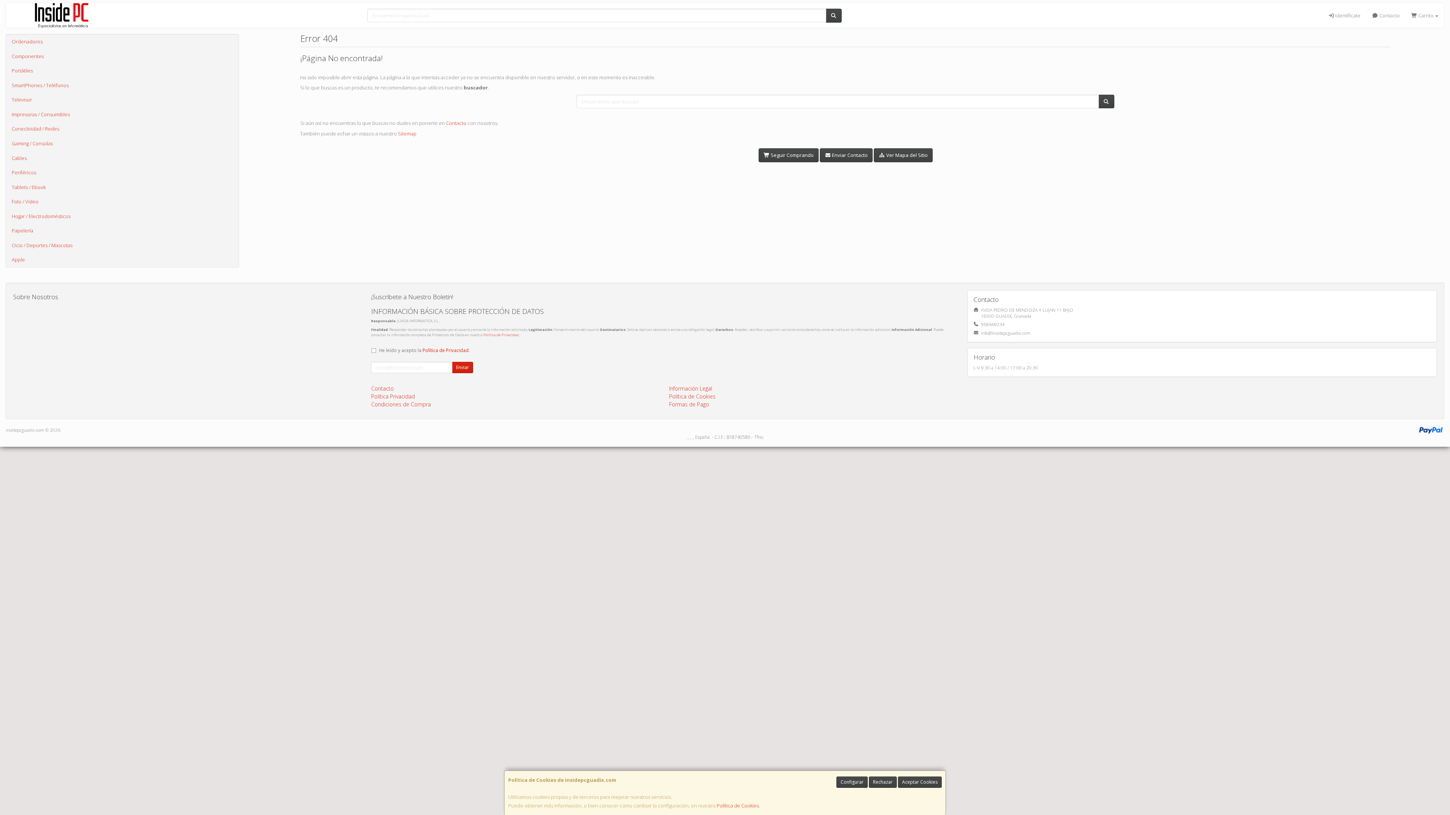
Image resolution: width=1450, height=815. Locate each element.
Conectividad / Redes (35, 128)
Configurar (852, 782)
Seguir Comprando (792, 155)
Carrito (1426, 15)
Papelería (22, 230)
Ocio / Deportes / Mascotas (42, 245)
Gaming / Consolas (32, 143)
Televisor (22, 99)
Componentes (28, 56)
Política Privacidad (393, 396)
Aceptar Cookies (920, 782)
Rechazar (883, 782)
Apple (18, 259)
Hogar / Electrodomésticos (41, 216)
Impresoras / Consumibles (41, 114)
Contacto (1389, 15)
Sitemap (407, 133)
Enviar (462, 367)
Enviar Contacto (849, 155)
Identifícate (1347, 15)
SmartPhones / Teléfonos (40, 85)
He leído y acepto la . (424, 350)
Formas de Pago (689, 404)
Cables (19, 158)
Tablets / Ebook (29, 187)
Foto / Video (25, 201)
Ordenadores (27, 41)
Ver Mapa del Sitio (906, 155)
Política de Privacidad (501, 334)
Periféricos (24, 172)
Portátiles (22, 70)
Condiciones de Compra (401, 404)
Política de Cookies (738, 805)
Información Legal (690, 388)
